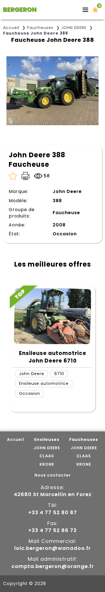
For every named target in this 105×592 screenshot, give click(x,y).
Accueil (11, 27)
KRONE (46, 464)
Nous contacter (52, 475)
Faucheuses (40, 27)
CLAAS (46, 456)
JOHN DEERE (74, 27)
